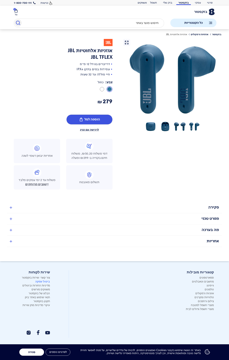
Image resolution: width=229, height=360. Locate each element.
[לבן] (102, 89)
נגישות (44, 3)
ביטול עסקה (42, 281)
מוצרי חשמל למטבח (202, 305)
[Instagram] (29, 333)
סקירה (213, 207)
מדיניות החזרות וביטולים (36, 285)
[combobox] (89, 23)
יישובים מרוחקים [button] (37, 184)
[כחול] (109, 89)
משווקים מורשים (40, 289)
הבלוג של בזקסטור (39, 293)
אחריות (213, 241)
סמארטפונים (206, 277)
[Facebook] (38, 332)
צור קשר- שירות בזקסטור (36, 277)
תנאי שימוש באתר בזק (37, 297)
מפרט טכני (210, 218)
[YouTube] (47, 332)
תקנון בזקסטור (41, 301)
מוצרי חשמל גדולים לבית (200, 309)
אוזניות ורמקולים (204, 293)
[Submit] (18, 23)
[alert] (142, 3)
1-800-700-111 (23, 3)
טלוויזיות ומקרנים (204, 297)
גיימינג (210, 285)
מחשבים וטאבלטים (203, 281)
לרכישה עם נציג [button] (89, 130)
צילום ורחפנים (206, 301)
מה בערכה (210, 230)
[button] (194, 126)
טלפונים (209, 289)
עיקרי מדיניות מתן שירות (36, 305)
